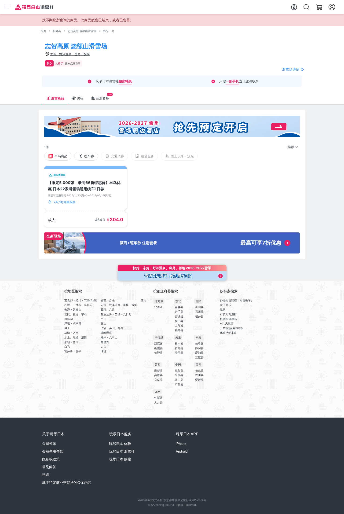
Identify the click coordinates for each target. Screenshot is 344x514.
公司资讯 (49, 443)
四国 (198, 364)
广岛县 (179, 384)
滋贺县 (158, 370)
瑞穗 (103, 351)
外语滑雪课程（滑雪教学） (237, 300)
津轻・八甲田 (72, 323)
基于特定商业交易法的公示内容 (66, 482)
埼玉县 (179, 352)
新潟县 (158, 343)
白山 (103, 319)
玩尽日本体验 (120, 443)
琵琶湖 (105, 342)
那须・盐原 (71, 342)
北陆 (198, 301)
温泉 (223, 309)
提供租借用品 (228, 319)
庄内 (143, 300)
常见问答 (49, 466)
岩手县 (179, 311)
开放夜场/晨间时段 (231, 328)
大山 (103, 346)
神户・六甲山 (109, 337)
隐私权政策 (51, 458)
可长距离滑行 (228, 314)
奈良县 (158, 380)
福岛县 (179, 330)
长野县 (57, 31)
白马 (67, 346)
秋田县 (179, 321)
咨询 (45, 474)
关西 (157, 364)
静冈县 (199, 348)
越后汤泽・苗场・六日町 (116, 314)
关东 (178, 337)
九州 (157, 391)
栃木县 (179, 343)
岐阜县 (199, 343)
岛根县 (179, 375)
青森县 (179, 307)
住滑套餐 (102, 98)
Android (181, 451)
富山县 (199, 307)
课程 (80, 98)
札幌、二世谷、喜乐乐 (78, 305)
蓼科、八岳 (108, 309)
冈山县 (179, 380)
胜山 (103, 323)
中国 (178, 364)
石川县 (199, 311)
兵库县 (158, 375)
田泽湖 (68, 319)
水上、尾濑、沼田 (75, 337)
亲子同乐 (225, 305)
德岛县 (199, 370)
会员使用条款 (52, 451)
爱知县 (199, 352)
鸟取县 (179, 370)
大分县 (158, 402)
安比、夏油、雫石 (75, 314)
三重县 (199, 357)
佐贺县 (158, 397)
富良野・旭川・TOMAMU (80, 300)
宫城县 (179, 316)
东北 (178, 301)
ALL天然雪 (227, 323)
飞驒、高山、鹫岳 (112, 328)
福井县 (199, 316)
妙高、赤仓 (108, 300)
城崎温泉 (106, 332)
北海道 (159, 301)
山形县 (179, 325)
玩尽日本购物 (120, 458)
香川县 (199, 375)
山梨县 (158, 348)
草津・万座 (71, 332)
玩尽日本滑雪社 (122, 451)
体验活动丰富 (228, 332)
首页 (43, 31)
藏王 (67, 328)
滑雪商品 (57, 98)
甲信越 (159, 337)
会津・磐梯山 (72, 309)
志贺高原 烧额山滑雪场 (82, 31)
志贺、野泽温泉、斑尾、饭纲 (119, 305)
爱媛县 (199, 380)
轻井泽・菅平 (72, 351)
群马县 (179, 348)
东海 (198, 337)
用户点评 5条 (72, 63)
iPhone (181, 443)
